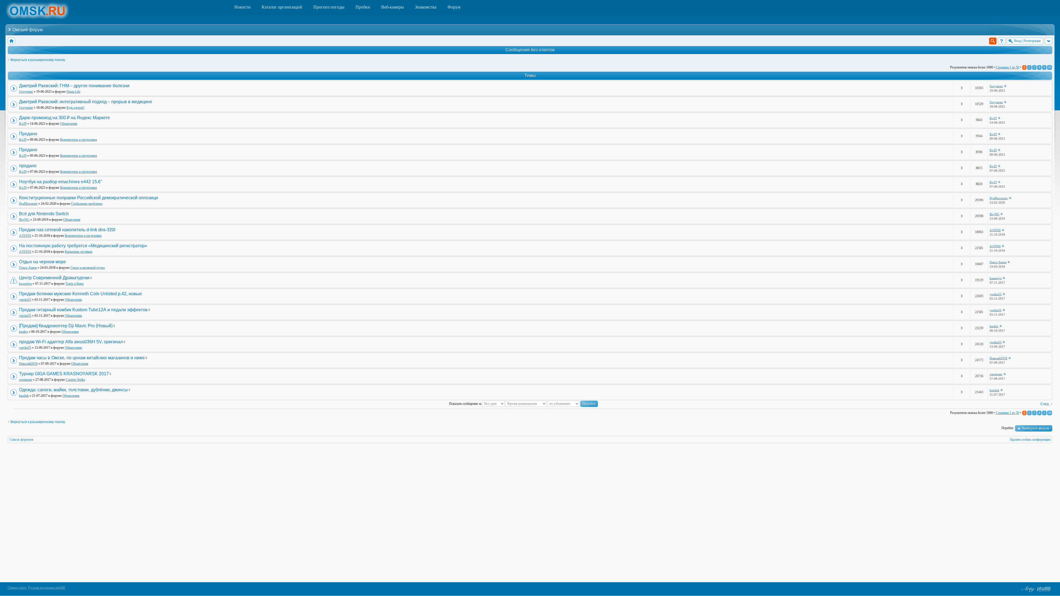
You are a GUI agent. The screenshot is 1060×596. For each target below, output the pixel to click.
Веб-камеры (392, 7)
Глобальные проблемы (86, 204)
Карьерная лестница (78, 252)
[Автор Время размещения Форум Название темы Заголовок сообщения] (526, 404)
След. (1045, 404)
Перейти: (1007, 428)
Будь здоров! (75, 108)
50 (1049, 67)
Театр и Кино (74, 284)
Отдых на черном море (42, 261)
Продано (28, 133)
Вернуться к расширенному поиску (37, 60)
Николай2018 (28, 364)
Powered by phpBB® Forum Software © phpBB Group (1044, 589)
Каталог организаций (282, 7)
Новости (242, 7)
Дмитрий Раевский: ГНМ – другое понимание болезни (74, 85)
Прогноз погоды (328, 7)
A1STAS (25, 236)
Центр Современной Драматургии (54, 277)
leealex (23, 332)
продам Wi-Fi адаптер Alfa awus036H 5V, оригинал (71, 341)
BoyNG (24, 220)
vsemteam (25, 380)
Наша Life (73, 92)
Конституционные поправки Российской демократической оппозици (88, 197)
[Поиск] (993, 41)
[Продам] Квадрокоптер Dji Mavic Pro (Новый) (66, 325)
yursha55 (25, 300)
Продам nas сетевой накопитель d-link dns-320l (67, 229)
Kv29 (22, 124)
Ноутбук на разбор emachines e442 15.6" (60, 181)
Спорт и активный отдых (87, 268)
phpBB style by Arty (1027, 589)
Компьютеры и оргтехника (78, 140)
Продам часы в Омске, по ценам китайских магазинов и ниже (82, 357)
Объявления (68, 124)
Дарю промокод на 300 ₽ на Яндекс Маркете (64, 117)
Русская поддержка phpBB (46, 588)
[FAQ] (1001, 41)
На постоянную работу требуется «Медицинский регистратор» (83, 245)
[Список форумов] (11, 41)
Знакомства (425, 7)
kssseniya (25, 284)
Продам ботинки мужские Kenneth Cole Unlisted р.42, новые (80, 293)
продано (27, 165)
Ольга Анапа (28, 268)
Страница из (1007, 67)
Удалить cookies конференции (1030, 439)
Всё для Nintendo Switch (44, 213)
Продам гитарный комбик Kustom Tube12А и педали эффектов (83, 309)
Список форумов (21, 439)
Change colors (17, 588)
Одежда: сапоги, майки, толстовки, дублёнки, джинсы (73, 389)
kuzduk (24, 396)
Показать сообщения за (465, 404)
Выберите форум (1035, 428)
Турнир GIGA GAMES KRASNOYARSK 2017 (64, 373)
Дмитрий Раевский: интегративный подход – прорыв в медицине (85, 101)
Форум (453, 7)
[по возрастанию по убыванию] (572, 404)
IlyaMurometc (28, 204)
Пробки (363, 7)
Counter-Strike (75, 380)
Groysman (26, 92)
